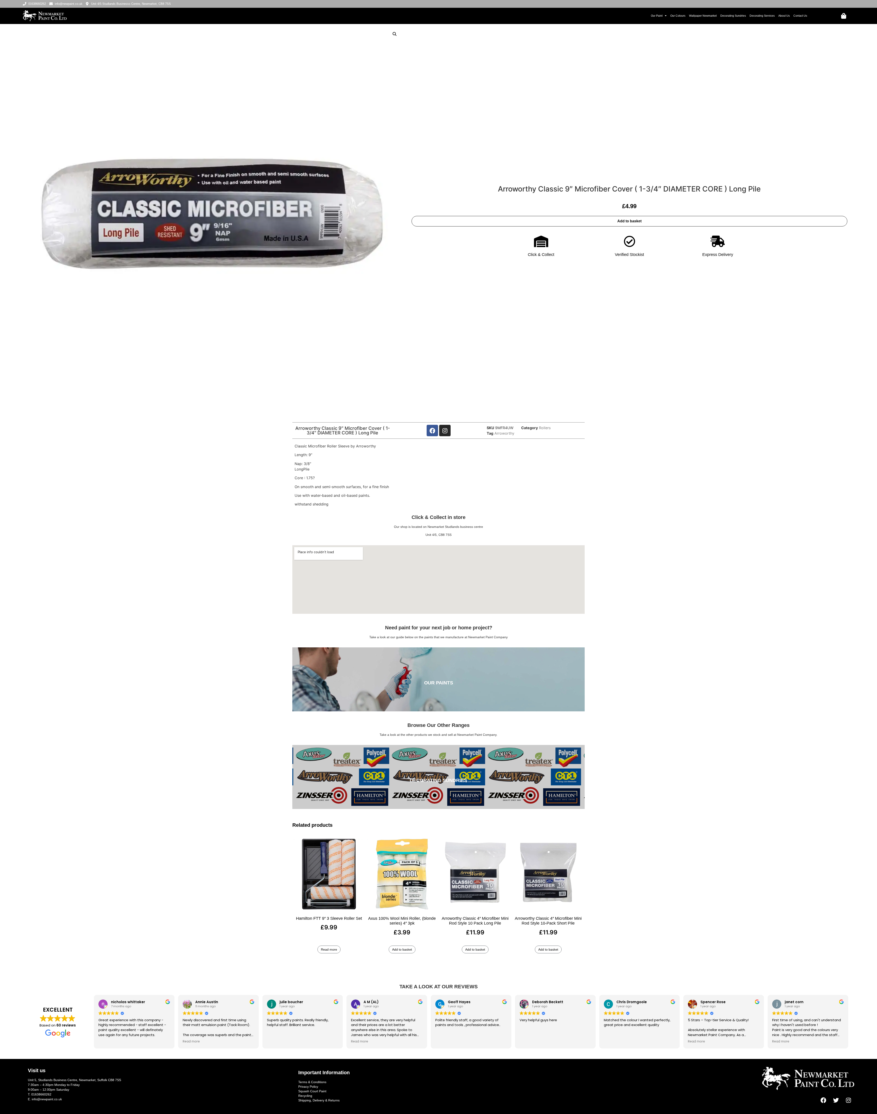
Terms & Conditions (312, 1082)
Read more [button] (191, 1042)
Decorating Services (762, 15)
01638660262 (41, 1094)
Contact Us (800, 15)
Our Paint (657, 15)
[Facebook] (432, 430)
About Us (784, 15)
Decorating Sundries (733, 15)
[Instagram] (445, 430)
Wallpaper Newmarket (703, 15)
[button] (395, 34)
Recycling (305, 1096)
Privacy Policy (308, 1086)
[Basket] (843, 16)
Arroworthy (504, 433)
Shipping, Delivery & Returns (319, 1100)
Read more (329, 949)
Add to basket (629, 221)
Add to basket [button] (402, 949)
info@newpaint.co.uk (47, 1099)
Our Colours (677, 15)
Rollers (545, 427)
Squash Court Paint (312, 1091)
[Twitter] (836, 1100)
